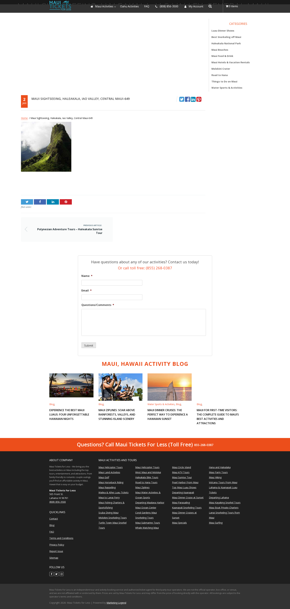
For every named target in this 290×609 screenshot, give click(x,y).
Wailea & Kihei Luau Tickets (114, 492)
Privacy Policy (56, 544)
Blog (51, 404)
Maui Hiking (215, 477)
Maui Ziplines (142, 487)
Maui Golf (104, 477)
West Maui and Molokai (148, 472)
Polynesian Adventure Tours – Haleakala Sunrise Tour (55, 184)
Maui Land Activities (109, 472)
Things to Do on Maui (224, 81)
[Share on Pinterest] (198, 99)
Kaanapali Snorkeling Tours (187, 507)
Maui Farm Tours (218, 472)
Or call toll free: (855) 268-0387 (145, 267)
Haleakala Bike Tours (146, 477)
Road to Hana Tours (146, 482)
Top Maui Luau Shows (184, 487)
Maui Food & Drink (222, 56)
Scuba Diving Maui (108, 512)
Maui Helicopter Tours (111, 467)
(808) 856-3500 (57, 501)
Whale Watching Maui (147, 527)
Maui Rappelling (107, 487)
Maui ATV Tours (180, 472)
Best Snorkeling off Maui (226, 37)
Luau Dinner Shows (222, 30)
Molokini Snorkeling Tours (113, 517)
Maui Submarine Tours (147, 522)
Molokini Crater (220, 68)
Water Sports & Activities (226, 87)
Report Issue (56, 551)
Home (24, 118)
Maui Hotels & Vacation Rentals (230, 62)
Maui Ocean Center (145, 507)
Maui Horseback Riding (111, 482)
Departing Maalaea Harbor (149, 502)
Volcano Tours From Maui (223, 482)
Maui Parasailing (181, 502)
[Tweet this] (181, 99)
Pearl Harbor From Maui (185, 482)
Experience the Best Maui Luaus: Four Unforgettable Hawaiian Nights (69, 414)
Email (86, 290)
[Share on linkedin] (193, 99)
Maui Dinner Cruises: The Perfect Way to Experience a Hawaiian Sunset (168, 414)
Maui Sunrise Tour (182, 477)
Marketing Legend (116, 602)
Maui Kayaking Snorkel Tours (224, 502)
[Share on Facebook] (187, 99)
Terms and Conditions (61, 538)
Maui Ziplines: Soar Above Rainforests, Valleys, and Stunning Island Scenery (117, 414)
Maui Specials (179, 522)
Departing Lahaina (219, 497)
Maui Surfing (216, 522)
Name (86, 276)
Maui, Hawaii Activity (145, 364)
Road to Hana (219, 75)
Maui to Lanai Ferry (109, 497)
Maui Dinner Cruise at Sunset (188, 497)
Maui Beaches (219, 49)
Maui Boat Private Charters (223, 507)
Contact (53, 518)
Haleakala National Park (226, 43)
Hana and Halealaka (220, 467)
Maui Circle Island (181, 467)
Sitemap (53, 557)
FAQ (51, 531)
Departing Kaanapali (183, 492)
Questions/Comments (97, 305)
